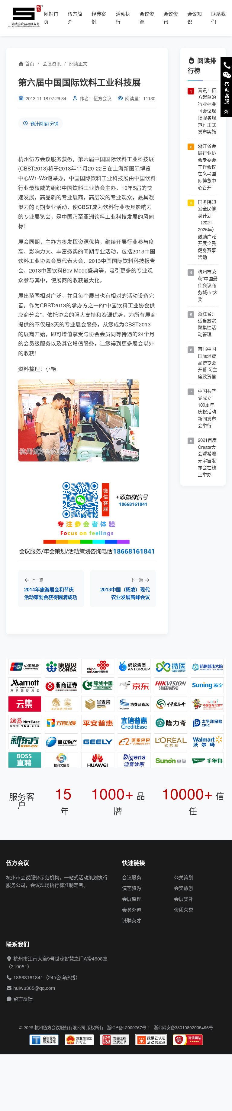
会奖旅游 (183, 888)
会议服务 (131, 877)
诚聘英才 (131, 920)
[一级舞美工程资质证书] (114, 1039)
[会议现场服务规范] (44, 1039)
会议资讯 (52, 63)
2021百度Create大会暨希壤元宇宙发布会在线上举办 (207, 457)
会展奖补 (183, 898)
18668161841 (28, 977)
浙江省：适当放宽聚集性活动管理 (207, 323)
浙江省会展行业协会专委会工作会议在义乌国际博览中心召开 (207, 166)
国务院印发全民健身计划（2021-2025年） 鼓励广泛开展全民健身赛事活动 (207, 229)
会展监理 (131, 898)
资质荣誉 (183, 909)
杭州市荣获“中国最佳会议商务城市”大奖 (208, 285)
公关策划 (183, 877)
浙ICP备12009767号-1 (128, 1027)
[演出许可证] (79, 1039)
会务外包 (131, 909)
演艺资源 (131, 888)
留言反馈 (23, 998)
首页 (29, 63)
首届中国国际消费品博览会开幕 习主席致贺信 (207, 362)
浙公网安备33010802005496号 (183, 1027)
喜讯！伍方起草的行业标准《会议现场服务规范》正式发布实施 (207, 111)
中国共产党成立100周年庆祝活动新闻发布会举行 (207, 408)
